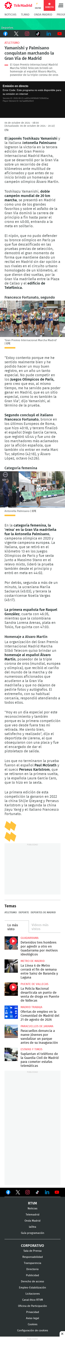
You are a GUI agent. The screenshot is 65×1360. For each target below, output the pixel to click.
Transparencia (32, 1263)
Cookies (32, 1324)
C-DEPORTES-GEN (32, 24)
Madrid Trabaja (31, 1007)
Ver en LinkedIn (47, 1192)
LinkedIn (48, 33)
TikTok (37, 34)
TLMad (25, 14)
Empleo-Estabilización (32, 1287)
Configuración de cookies (32, 1330)
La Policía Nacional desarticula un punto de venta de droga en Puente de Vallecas (11, 989)
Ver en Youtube (56, 1192)
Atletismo (12, 42)
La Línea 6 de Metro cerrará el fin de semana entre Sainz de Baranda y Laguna (11, 966)
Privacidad (32, 1312)
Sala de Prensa (32, 1251)
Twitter (16, 34)
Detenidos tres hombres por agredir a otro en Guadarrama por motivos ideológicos (11, 943)
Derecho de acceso (32, 1281)
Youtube (59, 33)
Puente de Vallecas (34, 984)
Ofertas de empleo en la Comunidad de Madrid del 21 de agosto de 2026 (11, 1012)
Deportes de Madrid (43, 912)
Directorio (32, 1269)
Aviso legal (32, 1318)
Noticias (10, 14)
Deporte (24, 912)
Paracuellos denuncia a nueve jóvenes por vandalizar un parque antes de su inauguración (11, 1031)
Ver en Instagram (27, 1192)
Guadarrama (29, 938)
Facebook (5, 34)
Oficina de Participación (32, 1306)
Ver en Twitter (17, 1193)
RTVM (32, 1203)
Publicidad (32, 1275)
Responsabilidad (32, 1257)
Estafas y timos (31, 1049)
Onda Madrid (43, 14)
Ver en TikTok (37, 1193)
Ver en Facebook (8, 1193)
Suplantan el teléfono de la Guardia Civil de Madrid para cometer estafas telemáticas (11, 1054)
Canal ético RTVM (32, 1300)
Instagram (27, 33)
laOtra (32, 1227)
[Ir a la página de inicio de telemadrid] (18, 5)
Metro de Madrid (33, 961)
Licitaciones (32, 1293)
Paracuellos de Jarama (37, 1026)
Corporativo (32, 1246)
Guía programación (32, 1233)
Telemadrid (32, 1214)
